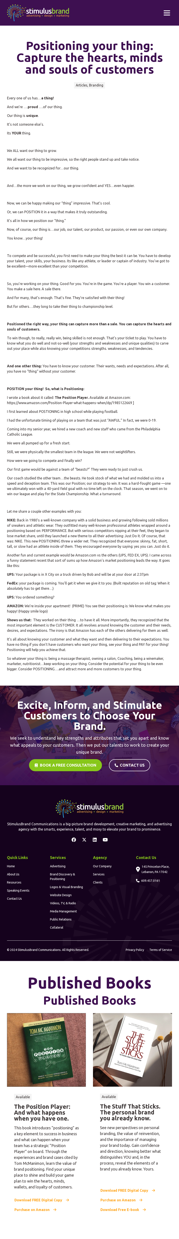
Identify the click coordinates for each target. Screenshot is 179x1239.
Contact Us (14, 898)
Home (11, 866)
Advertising (57, 866)
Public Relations (61, 919)
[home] (38, 13)
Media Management (63, 911)
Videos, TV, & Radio (63, 903)
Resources (14, 882)
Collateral (56, 927)
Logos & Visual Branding (66, 887)
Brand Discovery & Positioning (62, 877)
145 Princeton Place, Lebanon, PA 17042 (155, 869)
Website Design (61, 895)
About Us (13, 874)
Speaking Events (18, 890)
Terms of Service (160, 950)
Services (99, 874)
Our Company (102, 866)
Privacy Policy (135, 950)
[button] (167, 13)
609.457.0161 (150, 880)
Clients (98, 882)
